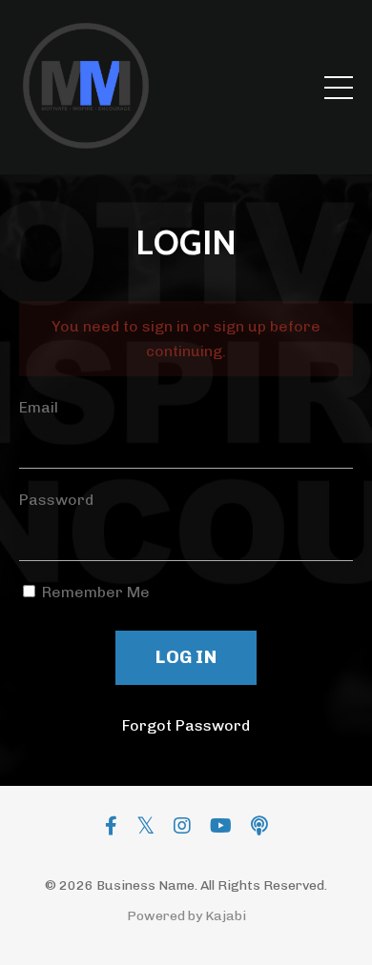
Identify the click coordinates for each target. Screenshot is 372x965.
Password (56, 500)
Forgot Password (186, 725)
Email (38, 407)
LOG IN (186, 657)
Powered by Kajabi (186, 916)
